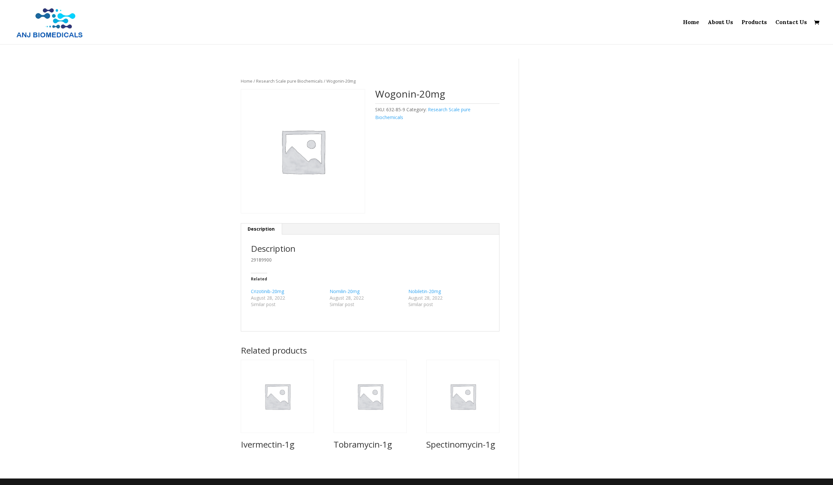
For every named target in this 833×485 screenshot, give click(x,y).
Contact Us (791, 23)
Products (754, 23)
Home (691, 23)
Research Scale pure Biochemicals (289, 81)
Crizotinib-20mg (267, 291)
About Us (720, 23)
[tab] (261, 229)
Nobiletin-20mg (424, 291)
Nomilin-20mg (345, 291)
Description (261, 229)
